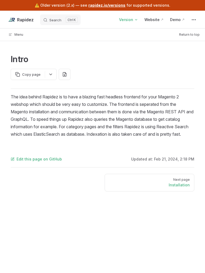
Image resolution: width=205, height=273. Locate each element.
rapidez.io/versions (106, 5)
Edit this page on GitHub (39, 159)
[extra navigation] (194, 19)
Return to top (189, 35)
